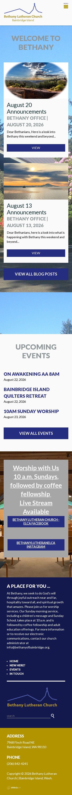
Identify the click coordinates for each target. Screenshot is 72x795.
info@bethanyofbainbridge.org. (28, 647)
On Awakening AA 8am (31, 374)
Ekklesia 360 (14, 787)
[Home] (36, 697)
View (36, 148)
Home (14, 661)
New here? (17, 665)
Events (15, 669)
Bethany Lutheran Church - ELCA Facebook (36, 522)
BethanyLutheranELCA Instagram (36, 545)
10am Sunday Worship (31, 411)
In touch (17, 673)
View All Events (36, 433)
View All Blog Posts (36, 274)
